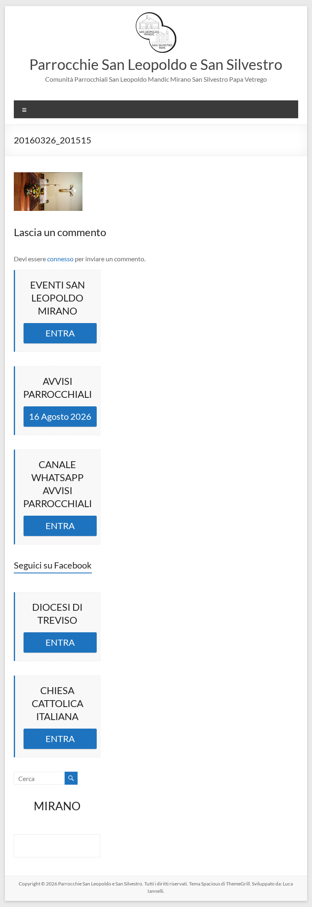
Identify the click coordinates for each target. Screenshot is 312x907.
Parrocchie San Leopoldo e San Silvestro (155, 64)
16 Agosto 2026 (60, 416)
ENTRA (60, 333)
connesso (60, 259)
